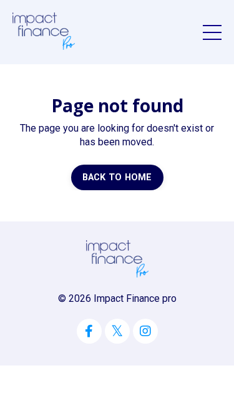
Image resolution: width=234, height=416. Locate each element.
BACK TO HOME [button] (117, 177)
